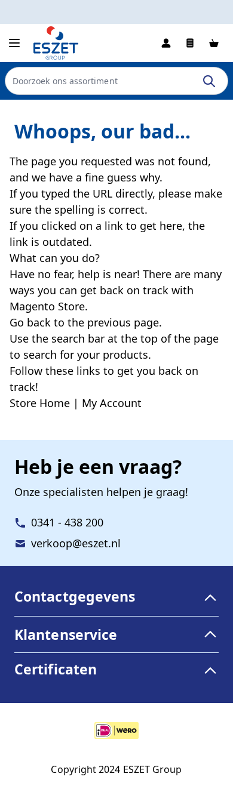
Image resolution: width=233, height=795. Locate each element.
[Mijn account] (166, 43)
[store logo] (56, 43)
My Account (112, 403)
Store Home (40, 403)
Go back (30, 322)
